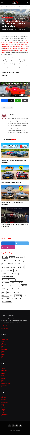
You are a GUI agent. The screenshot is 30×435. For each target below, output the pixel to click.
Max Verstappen (8, 280)
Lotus (2, 377)
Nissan (24, 286)
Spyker (3, 406)
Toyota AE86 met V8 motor (20, 46)
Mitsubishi (4, 385)
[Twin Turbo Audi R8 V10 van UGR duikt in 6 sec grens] (15, 215)
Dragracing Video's (7, 17)
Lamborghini (7, 276)
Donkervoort (4, 353)
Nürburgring (6, 289)
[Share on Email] (25, 100)
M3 (23, 277)
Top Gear (14, 298)
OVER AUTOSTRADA (5, 327)
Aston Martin (20, 257)
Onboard (15, 289)
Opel (2, 396)
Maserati (3, 378)
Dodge (3, 271)
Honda (4, 273)
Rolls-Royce (4, 402)
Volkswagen (6, 301)
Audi (4, 260)
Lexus (2, 375)
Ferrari (10, 270)
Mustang (17, 286)
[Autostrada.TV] (15, 2)
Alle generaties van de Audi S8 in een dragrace (13, 161)
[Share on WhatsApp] (18, 100)
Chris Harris (5, 267)
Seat (2, 404)
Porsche (11, 292)
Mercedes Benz (7, 286)
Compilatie (13, 267)
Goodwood (23, 271)
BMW (17, 260)
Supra (3, 298)
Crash (21, 266)
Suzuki (3, 409)
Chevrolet (17, 264)
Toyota (21, 298)
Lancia (3, 373)
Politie (3, 292)
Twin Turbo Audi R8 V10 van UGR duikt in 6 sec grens (14, 225)
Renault (11, 295)
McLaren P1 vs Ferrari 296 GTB (11, 182)
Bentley (3, 344)
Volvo (2, 416)
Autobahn (11, 261)
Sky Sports (18, 295)
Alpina (3, 343)
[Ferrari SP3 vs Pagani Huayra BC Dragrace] (15, 193)
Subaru (24, 295)
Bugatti (23, 261)
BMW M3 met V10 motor (11, 48)
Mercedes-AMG (16, 283)
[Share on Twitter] (11, 100)
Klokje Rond (15, 273)
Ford (17, 271)
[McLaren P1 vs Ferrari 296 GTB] (15, 172)
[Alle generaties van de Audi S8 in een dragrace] (15, 150)
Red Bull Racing (5, 295)
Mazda (18, 280)
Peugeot (3, 397)
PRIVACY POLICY (5, 329)
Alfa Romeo (12, 257)
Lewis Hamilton (18, 277)
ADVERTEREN (4, 325)
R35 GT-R (19, 292)
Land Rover (4, 370)
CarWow (10, 264)
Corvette (10, 107)
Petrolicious (23, 289)
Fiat (2, 356)
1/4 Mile (4, 107)
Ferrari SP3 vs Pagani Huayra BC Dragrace (12, 203)
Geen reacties (22, 29)
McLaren (5, 283)
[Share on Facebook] (4, 100)
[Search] (28, 2)
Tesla (7, 298)
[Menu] (2, 2)
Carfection (4, 263)
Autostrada (6, 29)
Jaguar (9, 273)
